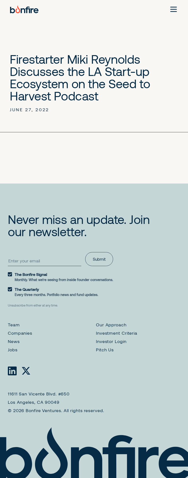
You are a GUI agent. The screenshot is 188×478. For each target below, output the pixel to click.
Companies (20, 333)
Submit (99, 259)
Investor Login (111, 341)
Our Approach (111, 324)
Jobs (13, 349)
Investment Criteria (116, 333)
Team (14, 324)
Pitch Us (105, 349)
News (14, 341)
